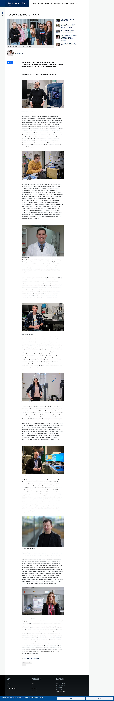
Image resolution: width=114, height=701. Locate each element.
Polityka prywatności (4, 698)
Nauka (24, 665)
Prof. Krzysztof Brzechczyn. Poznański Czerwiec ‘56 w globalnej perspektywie (68, 26)
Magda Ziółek (19, 53)
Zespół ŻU (9, 686)
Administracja (34, 688)
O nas (8, 683)
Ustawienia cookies (11, 698)
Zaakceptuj (99, 698)
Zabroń (71, 698)
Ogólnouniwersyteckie (27, 662)
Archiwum (9, 690)
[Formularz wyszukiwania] (76, 4)
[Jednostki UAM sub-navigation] (53, 3)
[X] (2, 15)
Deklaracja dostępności (11, 688)
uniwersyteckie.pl (19, 3)
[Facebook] (2, 13)
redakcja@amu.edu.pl (60, 691)
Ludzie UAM (34, 690)
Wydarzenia (34, 686)
